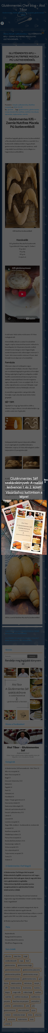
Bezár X (45, 480)
